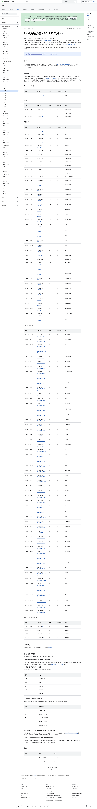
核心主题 (25, 9)
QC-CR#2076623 (41, 507)
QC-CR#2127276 (41, 346)
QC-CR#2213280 (41, 368)
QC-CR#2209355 (41, 363)
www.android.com (76, 791)
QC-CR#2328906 (41, 497)
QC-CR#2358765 (41, 568)
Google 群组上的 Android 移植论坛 (54, 800)
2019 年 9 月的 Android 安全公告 (65, 64)
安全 (18, 9)
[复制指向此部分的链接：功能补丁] (32, 645)
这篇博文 (50, 647)
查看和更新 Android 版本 (68, 44)
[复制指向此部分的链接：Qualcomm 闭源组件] (38, 617)
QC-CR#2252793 (41, 548)
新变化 (3, 9)
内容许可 (34, 775)
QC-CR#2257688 (41, 425)
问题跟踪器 (74, 798)
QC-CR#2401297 (41, 595)
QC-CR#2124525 (41, 341)
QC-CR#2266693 (41, 436)
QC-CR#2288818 (41, 553)
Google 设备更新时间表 (57, 664)
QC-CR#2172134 (40, 451)
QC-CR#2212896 (41, 378)
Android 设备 (41, 9)
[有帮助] (78, 28)
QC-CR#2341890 (41, 527)
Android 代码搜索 (24, 1)
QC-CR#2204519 (41, 400)
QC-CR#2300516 (41, 543)
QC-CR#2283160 (41, 481)
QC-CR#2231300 (41, 405)
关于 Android (24, 806)
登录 (94, 1)
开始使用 (11, 9)
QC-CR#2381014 (41, 573)
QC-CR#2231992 (41, 383)
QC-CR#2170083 (41, 373)
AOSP (25, 28)
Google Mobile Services (77, 793)
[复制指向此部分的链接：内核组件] (30, 122)
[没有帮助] (80, 28)
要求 (22, 788)
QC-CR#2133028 (41, 602)
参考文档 (56, 9)
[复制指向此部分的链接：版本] (28, 748)
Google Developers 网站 (36, 54)
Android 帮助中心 (75, 786)
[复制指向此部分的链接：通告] (28, 61)
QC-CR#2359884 (41, 590)
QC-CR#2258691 (41, 441)
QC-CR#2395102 (41, 585)
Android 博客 (49, 791)
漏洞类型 (48, 78)
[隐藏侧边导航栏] (17, 806)
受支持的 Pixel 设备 (46, 41)
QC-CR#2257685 (41, 466)
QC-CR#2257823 (41, 410)
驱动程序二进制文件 (25, 798)
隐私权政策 (42, 806)
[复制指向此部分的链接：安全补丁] (32, 74)
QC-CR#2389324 (41, 580)
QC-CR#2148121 (40, 351)
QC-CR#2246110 (41, 415)
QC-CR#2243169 (41, 522)
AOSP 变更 (32, 21)
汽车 (49, 9)
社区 (29, 806)
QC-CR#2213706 (41, 612)
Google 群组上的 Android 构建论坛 (54, 798)
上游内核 (39, 147)
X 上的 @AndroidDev (51, 788)
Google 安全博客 (50, 793)
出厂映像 (23, 795)
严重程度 (53, 78)
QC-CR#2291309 (41, 471)
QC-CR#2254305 (41, 395)
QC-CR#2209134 (41, 388)
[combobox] (69, 1)
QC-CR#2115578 (40, 512)
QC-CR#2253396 (41, 558)
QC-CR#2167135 (40, 358)
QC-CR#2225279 (41, 492)
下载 (22, 791)
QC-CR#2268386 (41, 461)
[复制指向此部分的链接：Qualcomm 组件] (35, 326)
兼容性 (32, 9)
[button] (8, 22)
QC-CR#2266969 (41, 456)
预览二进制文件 (24, 793)
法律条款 (34, 806)
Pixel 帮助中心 (75, 788)
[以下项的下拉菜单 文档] (16, 1)
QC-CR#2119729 (40, 336)
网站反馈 (49, 806)
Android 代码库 (24, 786)
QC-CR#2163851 (40, 446)
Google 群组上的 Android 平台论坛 (54, 795)
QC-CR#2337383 (40, 517)
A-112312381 (39, 255)
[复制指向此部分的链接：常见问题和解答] (37, 654)
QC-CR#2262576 (41, 430)
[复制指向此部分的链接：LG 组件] (30, 100)
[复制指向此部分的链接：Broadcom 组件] (35, 86)
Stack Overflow (75, 795)
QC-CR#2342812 (41, 502)
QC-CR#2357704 (41, 533)
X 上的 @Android (50, 786)
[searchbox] (9, 14)
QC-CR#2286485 (41, 487)
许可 (38, 806)
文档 (13, 1)
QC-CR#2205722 (41, 607)
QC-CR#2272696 (41, 420)
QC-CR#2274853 (41, 476)
